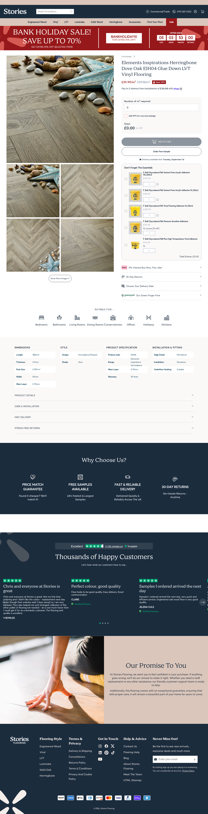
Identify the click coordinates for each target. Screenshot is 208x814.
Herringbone (115, 22)
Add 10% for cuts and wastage (142, 116)
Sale (171, 22)
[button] (109, 114)
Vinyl (55, 22)
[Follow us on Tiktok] (112, 753)
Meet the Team (133, 774)
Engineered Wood (37, 22)
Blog (126, 758)
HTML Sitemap (132, 780)
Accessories (135, 22)
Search (71, 11)
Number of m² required (137, 101)
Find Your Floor (155, 22)
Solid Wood (97, 22)
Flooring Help (132, 752)
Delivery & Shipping (80, 750)
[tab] (162, 267)
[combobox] (52, 11)
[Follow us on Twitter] (112, 746)
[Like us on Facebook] (106, 746)
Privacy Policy (188, 771)
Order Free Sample (161, 151)
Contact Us (130, 746)
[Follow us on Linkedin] (100, 753)
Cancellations (77, 756)
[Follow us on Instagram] (100, 746)
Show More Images (59, 278)
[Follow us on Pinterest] (106, 753)
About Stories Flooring (132, 766)
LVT (66, 22)
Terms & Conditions (80, 768)
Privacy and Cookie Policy (80, 776)
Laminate (79, 22)
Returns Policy (77, 762)
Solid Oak (45, 769)
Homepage (127, 56)
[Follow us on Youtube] (100, 759)
